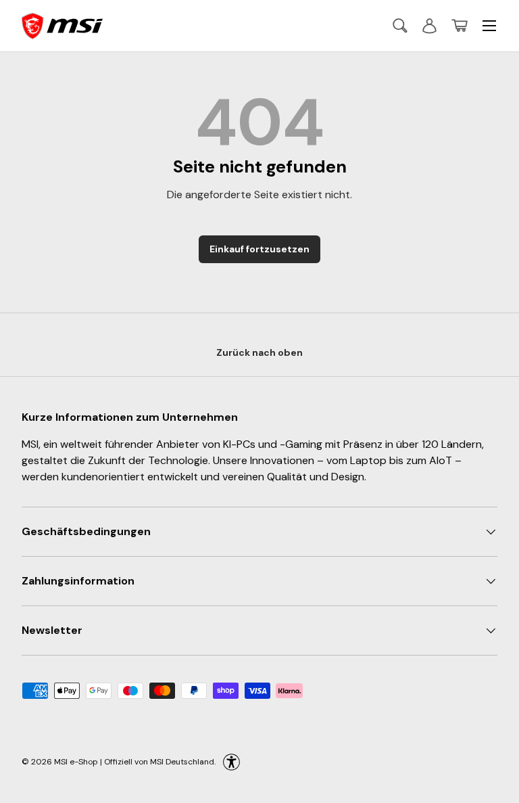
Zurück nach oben (259, 352)
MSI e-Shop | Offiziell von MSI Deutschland (134, 761)
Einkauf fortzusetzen (259, 249)
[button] (459, 26)
